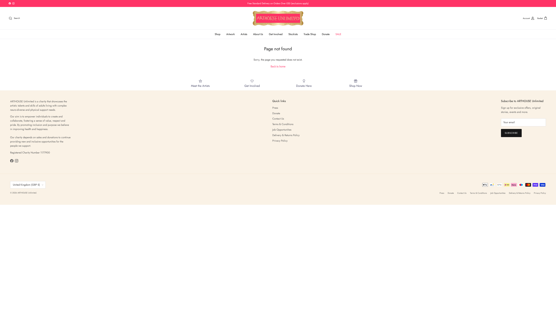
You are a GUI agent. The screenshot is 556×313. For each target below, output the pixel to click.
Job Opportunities (281, 130)
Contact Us (278, 119)
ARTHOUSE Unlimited (27, 192)
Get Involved (275, 34)
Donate (326, 34)
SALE (338, 34)
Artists (244, 34)
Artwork (230, 34)
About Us (258, 34)
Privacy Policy (280, 141)
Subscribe (511, 133)
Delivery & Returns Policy (286, 135)
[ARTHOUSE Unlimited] (278, 18)
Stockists (293, 34)
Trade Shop (310, 34)
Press (275, 108)
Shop (217, 34)
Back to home (278, 66)
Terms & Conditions (282, 124)
